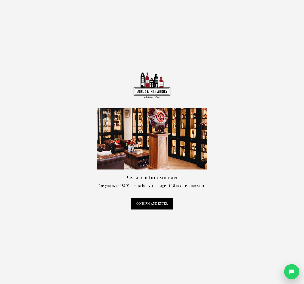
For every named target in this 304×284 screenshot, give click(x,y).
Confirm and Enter (152, 204)
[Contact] (291, 271)
